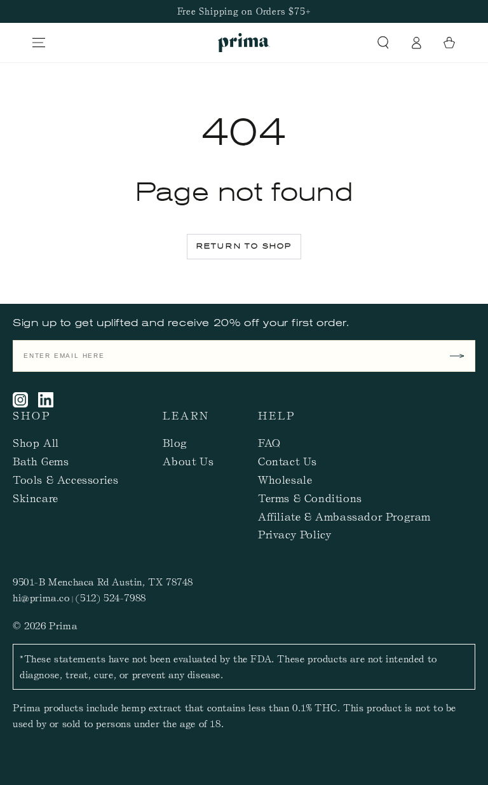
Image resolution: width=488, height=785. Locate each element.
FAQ (269, 442)
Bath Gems (41, 460)
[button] (383, 43)
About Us (188, 460)
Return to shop (244, 246)
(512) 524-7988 (111, 597)
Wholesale (285, 479)
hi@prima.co (41, 597)
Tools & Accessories (65, 479)
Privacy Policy (294, 534)
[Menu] (38, 43)
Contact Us (287, 460)
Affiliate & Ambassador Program (344, 516)
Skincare (35, 497)
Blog (175, 442)
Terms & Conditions (310, 497)
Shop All (36, 442)
